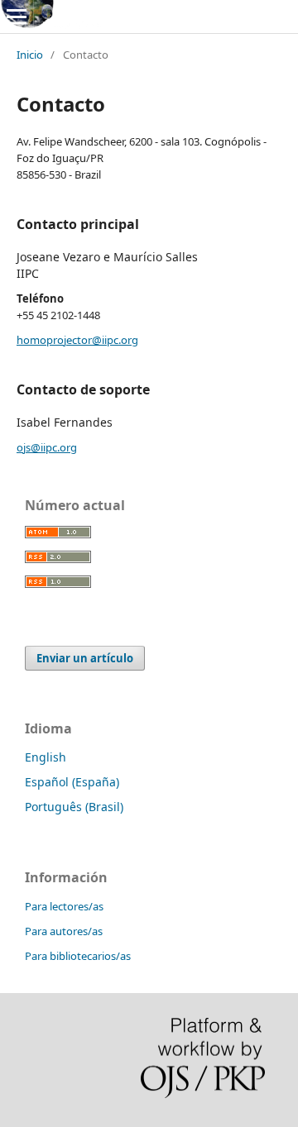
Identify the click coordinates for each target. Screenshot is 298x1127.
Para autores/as (64, 931)
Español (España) (72, 782)
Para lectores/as (64, 906)
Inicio (30, 54)
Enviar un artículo (84, 658)
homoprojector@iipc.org (77, 339)
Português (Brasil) (74, 806)
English (45, 757)
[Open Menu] (16, 16)
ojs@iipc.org (47, 447)
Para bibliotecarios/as (78, 955)
